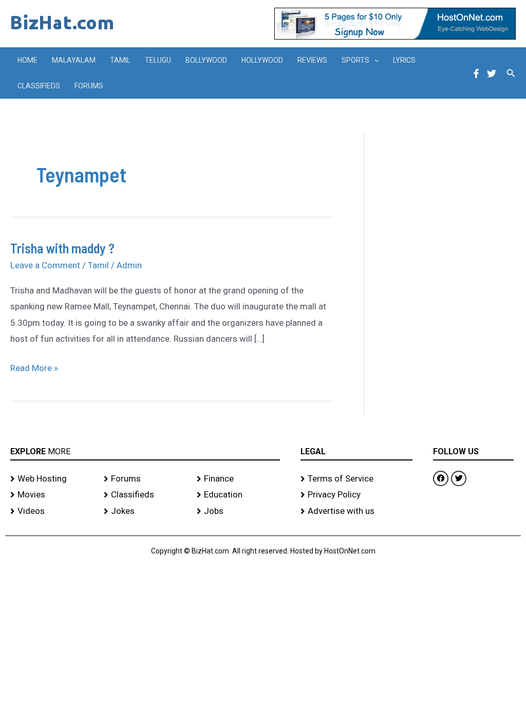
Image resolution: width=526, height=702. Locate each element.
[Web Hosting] (51, 479)
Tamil (120, 60)
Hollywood (262, 60)
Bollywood (206, 60)
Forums (88, 86)
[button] (374, 60)
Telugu (158, 60)
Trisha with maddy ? (62, 248)
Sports (355, 60)
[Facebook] (476, 73)
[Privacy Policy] (356, 495)
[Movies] (51, 495)
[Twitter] (491, 73)
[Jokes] (145, 511)
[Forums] (145, 479)
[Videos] (51, 511)
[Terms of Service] (356, 479)
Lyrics (404, 60)
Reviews (312, 60)
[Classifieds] (145, 495)
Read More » (34, 366)
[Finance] (238, 479)
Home (27, 60)
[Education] (238, 495)
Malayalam (74, 60)
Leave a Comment (45, 265)
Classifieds (38, 86)
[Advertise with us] (356, 511)
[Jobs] (238, 511)
